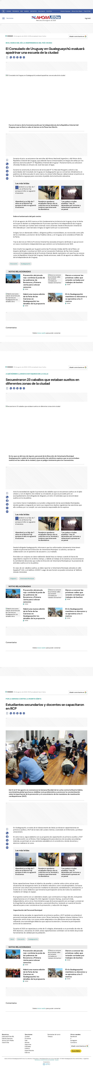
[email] (21, 57)
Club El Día (87, 11)
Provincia (15, 11)
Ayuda (56, 1060)
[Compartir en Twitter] (17, 57)
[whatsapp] (11, 57)
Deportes (33, 11)
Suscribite (76, 1051)
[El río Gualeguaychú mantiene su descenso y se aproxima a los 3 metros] (55, 297)
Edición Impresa (65, 11)
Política (49, 11)
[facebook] (14, 57)
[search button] (3, 11)
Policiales (41, 11)
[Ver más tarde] (7, 57)
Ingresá (87, 18)
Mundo (26, 11)
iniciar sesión (41, 333)
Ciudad (8, 11)
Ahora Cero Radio (77, 11)
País (21, 11)
